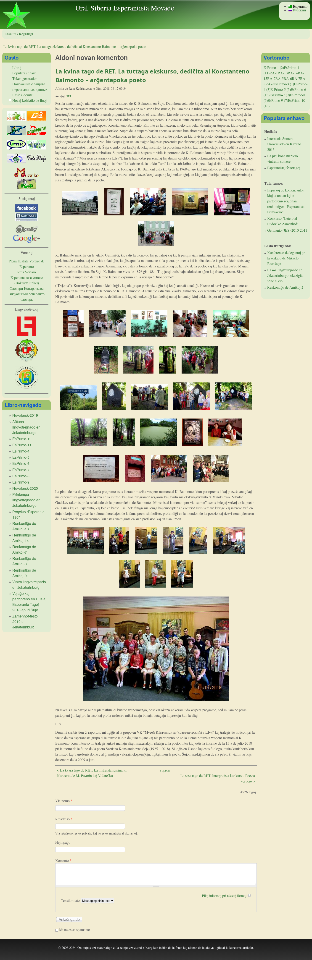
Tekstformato (71, 900)
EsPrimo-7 (20, 469)
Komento (63, 860)
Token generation (24, 78)
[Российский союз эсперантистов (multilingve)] (16, 119)
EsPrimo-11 (22, 444)
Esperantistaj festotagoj (283, 167)
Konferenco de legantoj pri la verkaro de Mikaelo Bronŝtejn (286, 258)
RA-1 (274, 73)
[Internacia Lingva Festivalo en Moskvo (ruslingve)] (26, 360)
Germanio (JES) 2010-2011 (287, 230)
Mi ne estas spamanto (74, 929)
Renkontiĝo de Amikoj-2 (285, 287)
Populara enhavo (24, 73)
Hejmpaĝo (62, 842)
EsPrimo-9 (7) (278, 100)
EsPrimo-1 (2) (274, 67)
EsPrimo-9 (20, 482)
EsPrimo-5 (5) (280, 89)
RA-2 (271, 78)
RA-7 (296, 78)
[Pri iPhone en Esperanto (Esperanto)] (26, 187)
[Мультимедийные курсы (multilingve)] (16, 148)
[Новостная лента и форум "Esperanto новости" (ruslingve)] (16, 133)
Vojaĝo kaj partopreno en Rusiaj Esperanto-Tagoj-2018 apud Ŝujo (29, 601)
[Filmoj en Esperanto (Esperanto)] (36, 162)
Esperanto (299, 6)
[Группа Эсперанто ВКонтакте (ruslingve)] (26, 219)
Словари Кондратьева (27, 288)
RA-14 (293, 73)
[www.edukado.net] (36, 148)
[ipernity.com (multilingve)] (27, 232)
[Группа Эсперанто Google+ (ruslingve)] (26, 241)
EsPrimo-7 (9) (280, 94)
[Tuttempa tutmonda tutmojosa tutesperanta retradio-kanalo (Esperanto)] (26, 176)
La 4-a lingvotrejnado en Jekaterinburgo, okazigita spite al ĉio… (285, 275)
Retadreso (63, 818)
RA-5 (279, 78)
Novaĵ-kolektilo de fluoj (29, 100)
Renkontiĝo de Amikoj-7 (24, 549)
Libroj (16, 67)
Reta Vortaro (26, 271)
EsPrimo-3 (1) (284, 83)
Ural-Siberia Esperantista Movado (125, 8)
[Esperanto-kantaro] (16, 162)
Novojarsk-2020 (25, 488)
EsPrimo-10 (22, 438)
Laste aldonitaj (22, 94)
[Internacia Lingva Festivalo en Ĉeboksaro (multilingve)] (26, 336)
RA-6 (288, 78)
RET (68, 96)
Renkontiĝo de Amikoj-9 (24, 573)
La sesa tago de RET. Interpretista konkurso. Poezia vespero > (217, 778)
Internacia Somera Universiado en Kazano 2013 (284, 144)
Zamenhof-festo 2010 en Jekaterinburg (25, 621)
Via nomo (63, 800)
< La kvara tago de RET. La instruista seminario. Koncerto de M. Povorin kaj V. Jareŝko (92, 773)
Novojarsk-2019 (25, 415)
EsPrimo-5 (20, 457)
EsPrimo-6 (20, 463)
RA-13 (283, 73)
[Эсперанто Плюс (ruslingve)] (36, 133)
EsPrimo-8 (20, 476)
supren (165, 770)
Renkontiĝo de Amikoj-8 (24, 561)
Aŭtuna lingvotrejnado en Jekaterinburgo (26, 427)
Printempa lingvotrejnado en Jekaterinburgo (26, 500)
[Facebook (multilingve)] (26, 210)
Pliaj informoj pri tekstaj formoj (224, 895)
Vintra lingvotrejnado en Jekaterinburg (29, 584)
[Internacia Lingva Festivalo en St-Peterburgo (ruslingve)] (26, 387)
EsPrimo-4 (20, 451)
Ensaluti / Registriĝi (19, 33)
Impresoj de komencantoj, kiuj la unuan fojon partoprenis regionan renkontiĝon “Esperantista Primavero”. (285, 201)
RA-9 (269, 83)
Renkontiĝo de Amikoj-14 (24, 537)
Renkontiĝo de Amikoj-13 (24, 526)
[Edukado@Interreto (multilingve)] (36, 119)
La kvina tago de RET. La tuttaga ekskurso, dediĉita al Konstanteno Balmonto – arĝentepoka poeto (74, 46)
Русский (299, 10)
